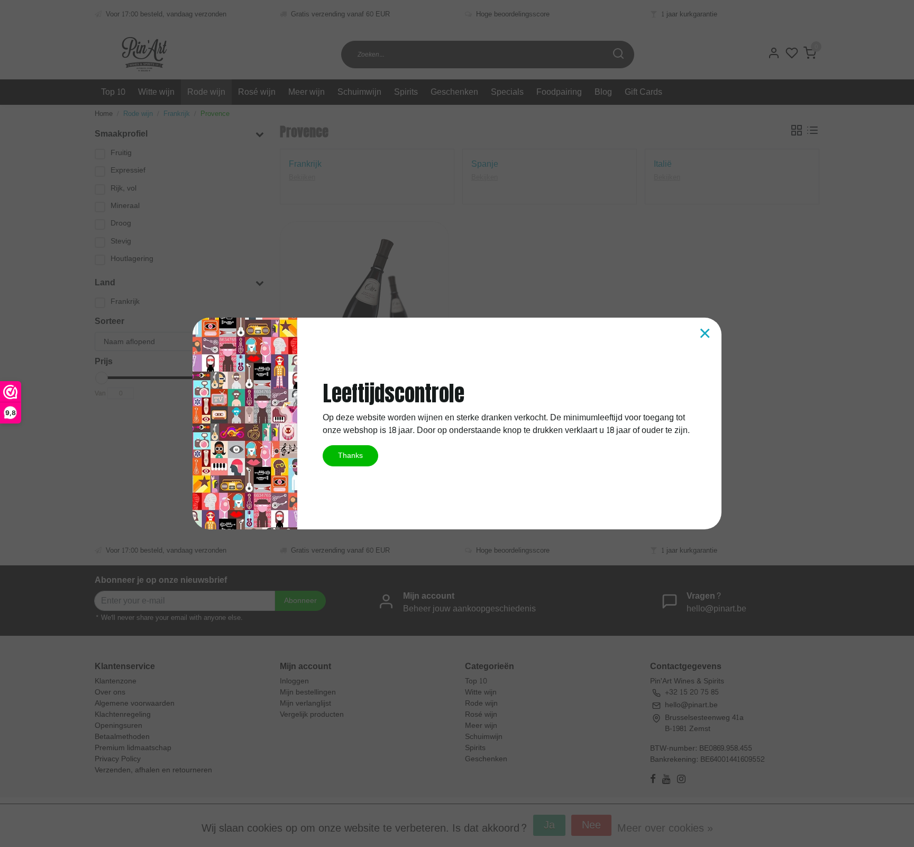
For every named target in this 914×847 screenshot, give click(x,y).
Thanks (350, 455)
